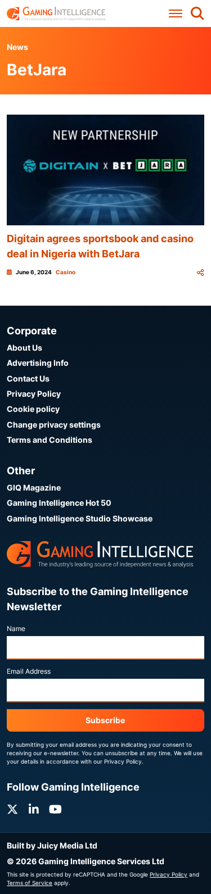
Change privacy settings (54, 424)
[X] (12, 809)
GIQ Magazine (34, 487)
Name (16, 628)
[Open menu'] (175, 13)
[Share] (200, 272)
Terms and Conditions (49, 439)
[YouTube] (55, 809)
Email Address (29, 671)
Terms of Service (29, 882)
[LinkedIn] (34, 809)
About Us (24, 347)
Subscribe (105, 720)
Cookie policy (33, 409)
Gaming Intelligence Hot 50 (59, 502)
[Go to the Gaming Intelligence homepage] (56, 14)
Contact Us (28, 378)
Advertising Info (38, 362)
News (17, 47)
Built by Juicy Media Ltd (52, 845)
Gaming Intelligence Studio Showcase (79, 518)
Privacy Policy (34, 393)
